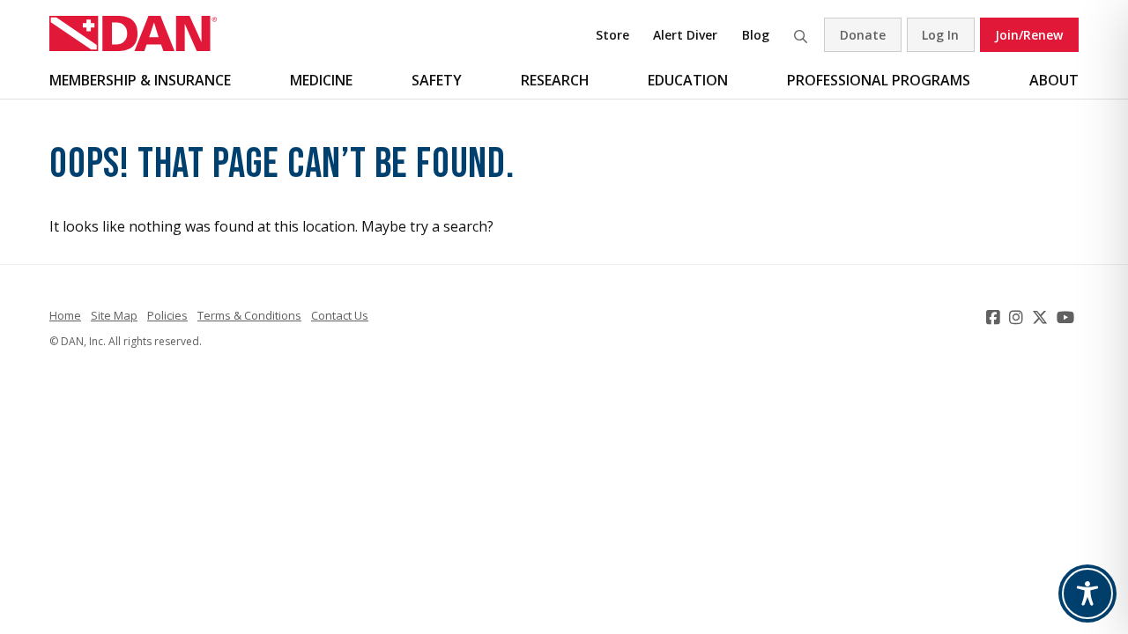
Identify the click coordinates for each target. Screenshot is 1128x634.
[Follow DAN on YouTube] (1068, 317)
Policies (167, 315)
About (1054, 80)
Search (800, 34)
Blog (755, 34)
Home (65, 315)
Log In (940, 34)
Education (688, 80)
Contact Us (339, 315)
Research (555, 80)
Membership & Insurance (140, 80)
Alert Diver (685, 34)
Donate (863, 34)
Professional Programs (878, 80)
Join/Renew (1029, 34)
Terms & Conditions (249, 315)
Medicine (321, 80)
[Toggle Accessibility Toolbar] (1087, 593)
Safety (437, 80)
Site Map (114, 315)
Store (612, 34)
